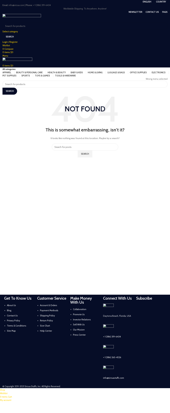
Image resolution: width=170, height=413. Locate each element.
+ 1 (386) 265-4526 (112, 357)
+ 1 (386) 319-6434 (112, 336)
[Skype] (140, 326)
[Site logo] (21, 17)
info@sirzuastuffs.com (113, 378)
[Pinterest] (140, 317)
